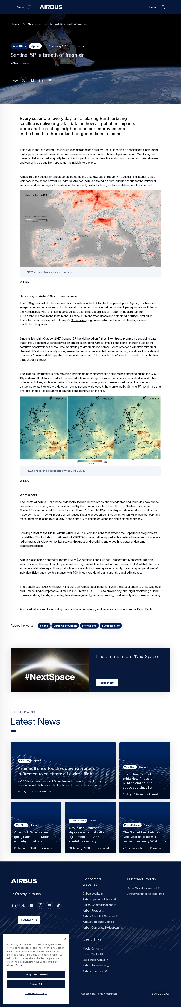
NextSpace (89, 625)
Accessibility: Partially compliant (99, 993)
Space (44, 625)
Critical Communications (98, 905)
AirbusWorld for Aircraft (142, 888)
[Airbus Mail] (50, 80)
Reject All (36, 984)
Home (15, 24)
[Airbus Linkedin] (41, 80)
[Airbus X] (23, 80)
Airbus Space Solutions (97, 899)
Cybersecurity (91, 893)
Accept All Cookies (36, 974)
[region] (36, 969)
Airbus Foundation (94, 965)
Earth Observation (65, 625)
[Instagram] (40, 905)
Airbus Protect (92, 910)
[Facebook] (31, 905)
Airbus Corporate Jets (96, 922)
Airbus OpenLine (93, 971)
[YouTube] (49, 905)
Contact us (29, 920)
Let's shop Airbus (94, 960)
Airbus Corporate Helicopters (101, 927)
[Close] (65, 939)
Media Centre (91, 948)
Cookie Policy (14, 965)
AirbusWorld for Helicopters (144, 893)
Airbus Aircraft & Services (99, 916)
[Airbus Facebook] (32, 80)
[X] (22, 905)
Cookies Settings (36, 993)
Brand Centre (91, 954)
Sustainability (111, 625)
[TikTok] (58, 905)
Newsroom (34, 24)
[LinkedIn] (14, 905)
